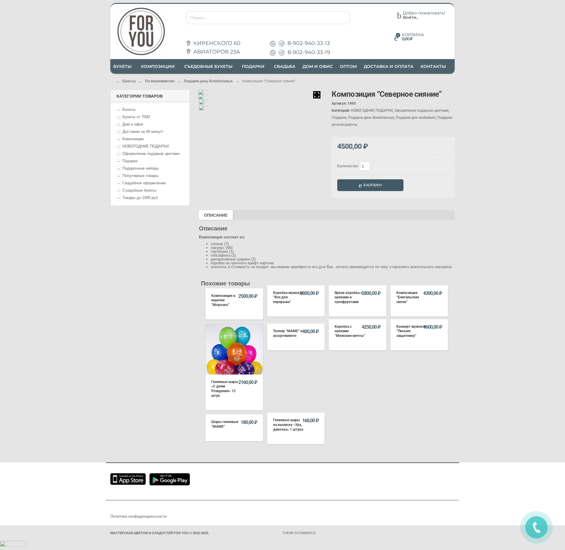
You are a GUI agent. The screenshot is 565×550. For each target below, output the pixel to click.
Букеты (129, 81)
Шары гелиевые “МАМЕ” (224, 424)
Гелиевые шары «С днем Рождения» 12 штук (224, 389)
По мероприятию (160, 81)
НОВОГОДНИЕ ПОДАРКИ (145, 146)
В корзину (372, 185)
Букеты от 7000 (136, 117)
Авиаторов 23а (216, 52)
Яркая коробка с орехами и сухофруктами (348, 297)
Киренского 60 (216, 43)
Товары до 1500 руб (140, 197)
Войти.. (410, 17)
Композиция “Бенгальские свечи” (407, 297)
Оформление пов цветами (151, 153)
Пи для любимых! (416, 118)
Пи (129, 161)
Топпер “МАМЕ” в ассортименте (288, 333)
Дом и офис (133, 124)
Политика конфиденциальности (138, 516)
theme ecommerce (299, 533)
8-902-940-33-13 (309, 43)
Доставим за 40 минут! (142, 131)
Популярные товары (140, 175)
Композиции (133, 139)
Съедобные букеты (139, 190)
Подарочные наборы (140, 168)
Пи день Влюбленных (208, 81)
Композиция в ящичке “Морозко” (223, 300)
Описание (215, 215)
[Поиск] (344, 18)
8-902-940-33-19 (309, 52)
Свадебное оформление (144, 183)
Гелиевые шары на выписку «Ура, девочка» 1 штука (288, 424)
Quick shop (234, 286)
